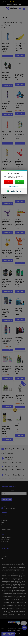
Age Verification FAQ (14, 186)
